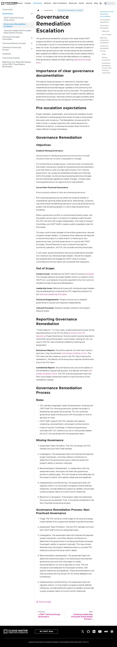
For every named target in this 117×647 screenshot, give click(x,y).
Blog (96, 3)
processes (89, 274)
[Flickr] (106, 631)
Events (81, 3)
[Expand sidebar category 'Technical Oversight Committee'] (31, 38)
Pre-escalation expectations (105, 21)
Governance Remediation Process (104, 48)
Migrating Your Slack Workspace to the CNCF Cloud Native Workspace (16, 64)
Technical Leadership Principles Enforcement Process (17, 32)
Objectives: (105, 31)
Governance (7, 14)
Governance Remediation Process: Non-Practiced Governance (107, 68)
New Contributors (60, 3)
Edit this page (45, 602)
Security (89, 3)
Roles (104, 54)
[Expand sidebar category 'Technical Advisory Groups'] (31, 43)
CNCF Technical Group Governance (14, 19)
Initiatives (6, 54)
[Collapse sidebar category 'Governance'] (31, 14)
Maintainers (18, 3)
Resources (73, 3)
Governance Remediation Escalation (15, 25)
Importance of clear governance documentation (107, 14)
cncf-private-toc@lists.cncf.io (74, 353)
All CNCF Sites (46, 631)
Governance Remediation (104, 27)
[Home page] (38, 10)
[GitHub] (88, 631)
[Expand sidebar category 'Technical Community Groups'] (31, 49)
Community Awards (11, 58)
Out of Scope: (107, 34)
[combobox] (109, 3)
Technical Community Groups (11, 49)
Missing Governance (106, 59)
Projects (28, 3)
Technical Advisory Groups (14, 43)
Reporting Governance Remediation (104, 40)
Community (37, 3)
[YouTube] (100, 631)
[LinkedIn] (94, 631)
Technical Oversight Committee (11, 38)
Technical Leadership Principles (52, 294)
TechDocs (47, 3)
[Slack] (111, 631)
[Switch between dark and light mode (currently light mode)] (100, 3)
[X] (82, 631)
